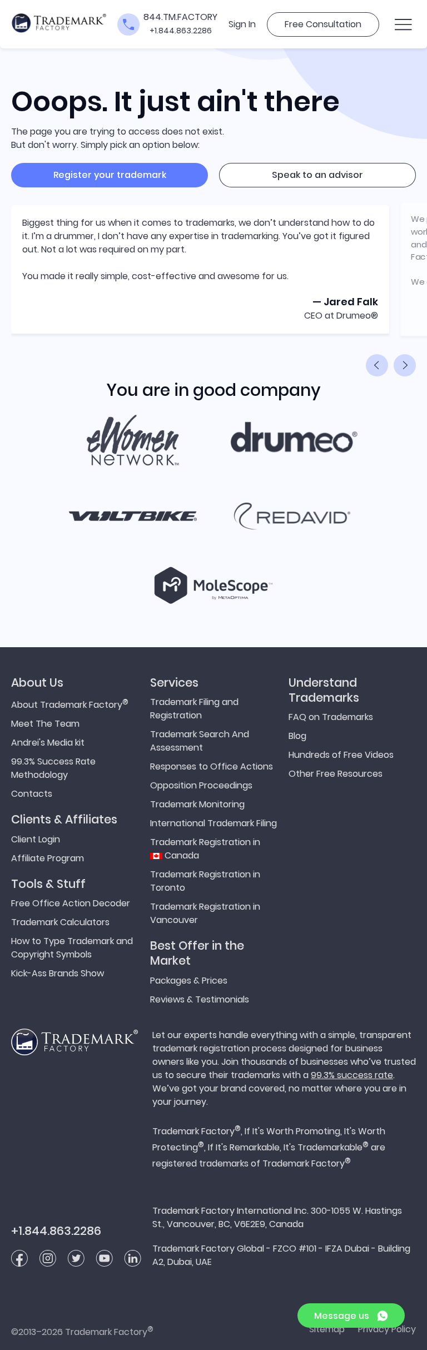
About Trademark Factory (69, 704)
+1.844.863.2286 (181, 30)
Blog (297, 735)
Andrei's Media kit (48, 742)
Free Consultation (323, 24)
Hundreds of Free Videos (341, 754)
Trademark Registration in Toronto (205, 881)
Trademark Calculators (60, 922)
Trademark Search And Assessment (199, 741)
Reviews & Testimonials (199, 999)
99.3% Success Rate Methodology (53, 768)
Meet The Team (45, 723)
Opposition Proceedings (201, 785)
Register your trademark (109, 174)
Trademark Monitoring (197, 804)
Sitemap (327, 1329)
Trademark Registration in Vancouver (205, 913)
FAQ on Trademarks (331, 717)
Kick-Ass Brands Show (57, 973)
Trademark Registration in (205, 849)
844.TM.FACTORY (180, 17)
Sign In (242, 24)
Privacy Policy (387, 1329)
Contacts (31, 793)
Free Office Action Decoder (70, 903)
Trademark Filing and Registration (194, 709)
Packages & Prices (188, 980)
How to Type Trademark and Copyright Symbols (72, 948)
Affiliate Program (47, 858)
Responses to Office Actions (211, 766)
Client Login (35, 839)
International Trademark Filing (213, 823)
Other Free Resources (336, 773)
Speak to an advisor (317, 174)
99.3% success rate (352, 1075)
